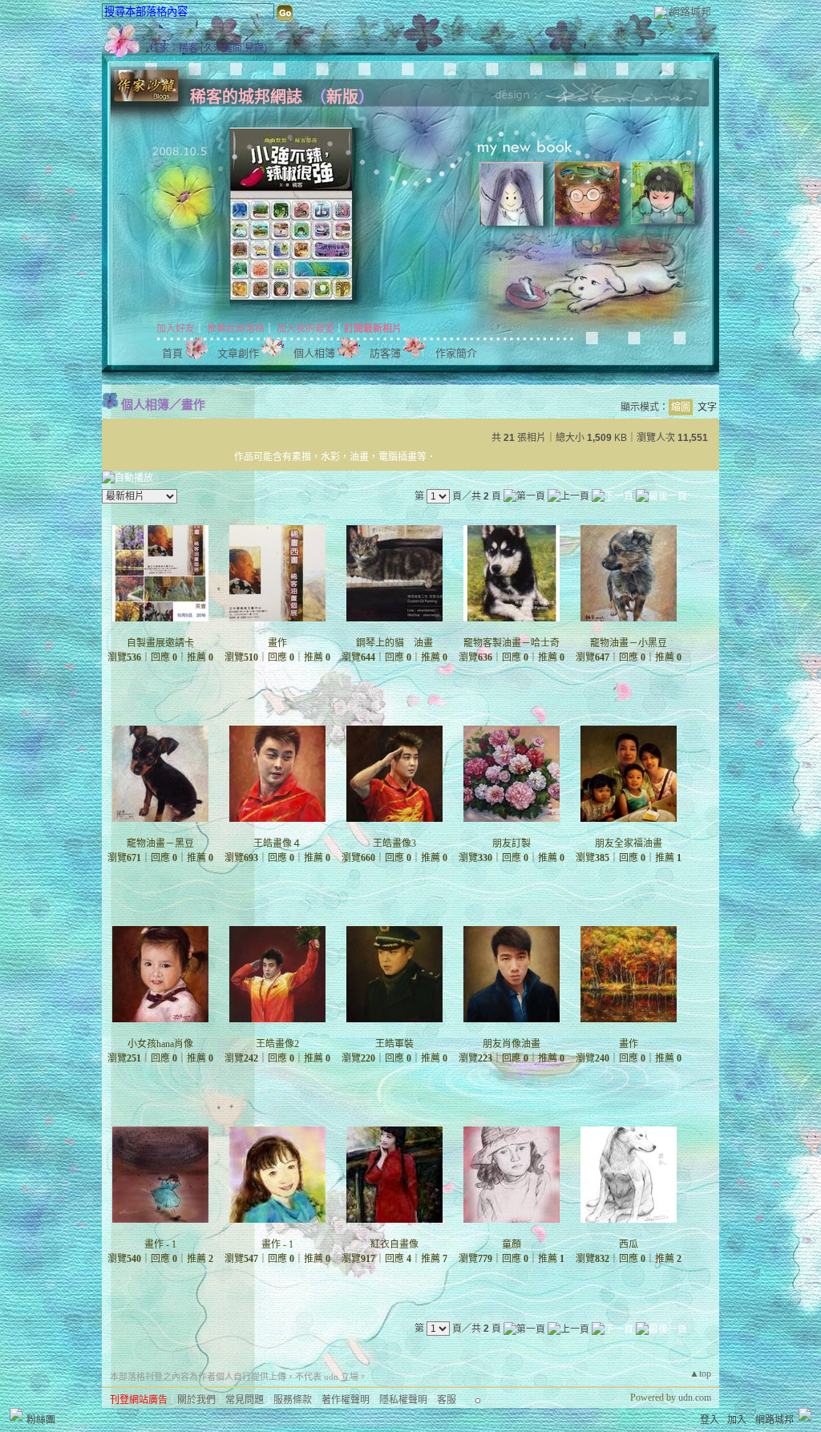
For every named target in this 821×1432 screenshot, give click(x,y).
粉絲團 (40, 1420)
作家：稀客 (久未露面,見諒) (208, 48)
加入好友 (175, 328)
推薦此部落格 (236, 328)
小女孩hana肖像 (160, 1044)
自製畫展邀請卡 (160, 643)
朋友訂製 (511, 843)
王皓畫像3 (394, 843)
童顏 (511, 1244)
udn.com (694, 1397)
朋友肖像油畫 (511, 1044)
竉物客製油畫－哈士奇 (511, 643)
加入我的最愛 (305, 328)
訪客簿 (385, 353)
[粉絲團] (16, 1414)
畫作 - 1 (160, 1244)
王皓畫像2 (277, 1044)
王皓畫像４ (277, 843)
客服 (446, 1400)
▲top (700, 1373)
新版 (342, 97)
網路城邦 (690, 12)
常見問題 (244, 1400)
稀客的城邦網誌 (246, 97)
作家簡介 (456, 353)
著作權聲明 (346, 1400)
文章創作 (238, 353)
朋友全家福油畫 (628, 843)
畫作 (193, 404)
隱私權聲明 (403, 1400)
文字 (707, 407)
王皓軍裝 (394, 1044)
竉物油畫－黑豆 (160, 843)
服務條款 (292, 1400)
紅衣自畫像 (394, 1244)
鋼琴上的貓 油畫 (394, 643)
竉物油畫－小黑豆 (628, 643)
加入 (736, 1420)
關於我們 (196, 1400)
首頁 (172, 353)
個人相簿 (314, 353)
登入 (709, 1420)
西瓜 (628, 1244)
